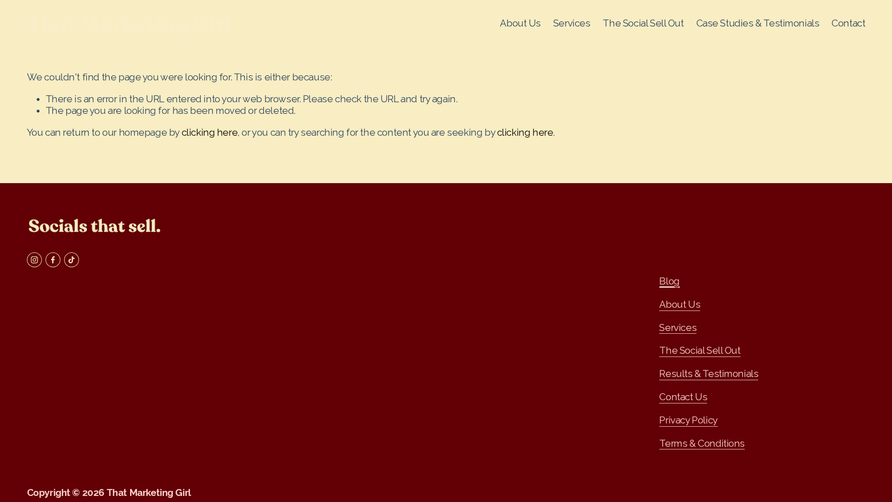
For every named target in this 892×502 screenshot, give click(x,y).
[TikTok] (71, 259)
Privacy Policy (688, 420)
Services (677, 327)
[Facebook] (53, 259)
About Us (520, 23)
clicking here (210, 132)
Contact (848, 23)
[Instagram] (34, 259)
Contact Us (683, 397)
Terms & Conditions (702, 443)
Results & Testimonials (708, 373)
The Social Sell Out (643, 23)
